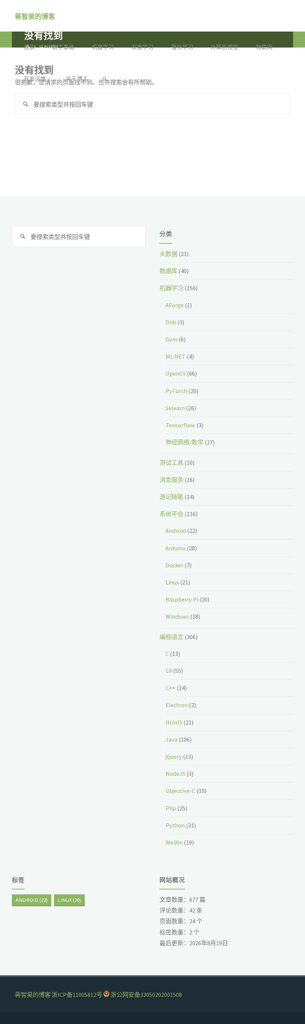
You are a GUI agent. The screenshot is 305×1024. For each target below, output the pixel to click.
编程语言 (171, 637)
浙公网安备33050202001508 (146, 994)
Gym (171, 339)
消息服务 (171, 479)
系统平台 (171, 514)
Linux (172, 582)
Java (171, 739)
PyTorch (176, 391)
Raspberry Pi (182, 599)
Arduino (176, 548)
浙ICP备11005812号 (77, 994)
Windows (177, 616)
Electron (177, 705)
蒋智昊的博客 (35, 16)
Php (171, 808)
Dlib (171, 322)
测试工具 (171, 462)
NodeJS (175, 773)
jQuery (174, 756)
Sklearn (175, 408)
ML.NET (176, 356)
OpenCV (176, 373)
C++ (171, 687)
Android (176, 530)
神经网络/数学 (184, 442)
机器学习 (171, 288)
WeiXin (174, 842)
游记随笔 (171, 496)
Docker (174, 565)
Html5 (174, 722)
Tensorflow (180, 425)
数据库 (168, 271)
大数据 (168, 253)
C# (169, 670)
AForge (175, 305)
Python (175, 825)
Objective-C (180, 790)
